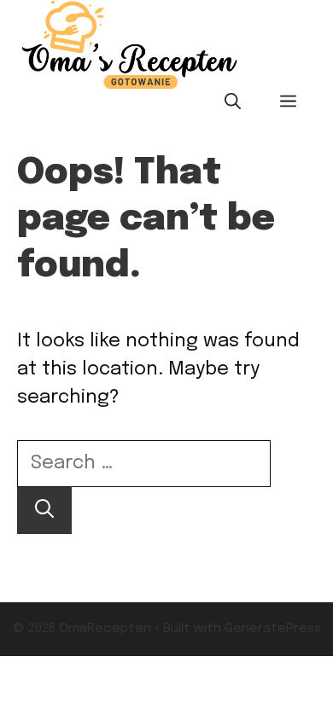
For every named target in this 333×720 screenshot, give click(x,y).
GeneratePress (273, 629)
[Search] (44, 510)
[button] (232, 103)
